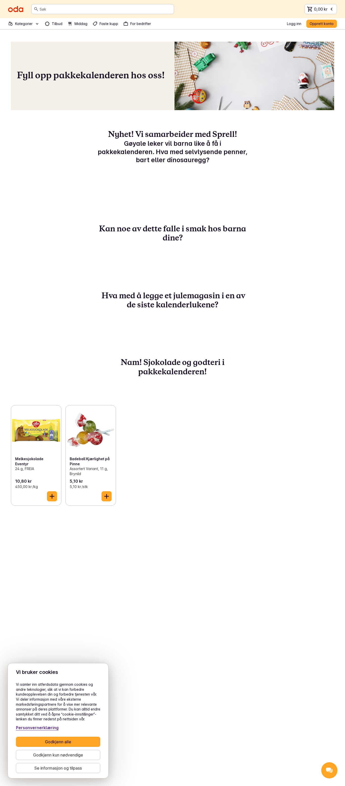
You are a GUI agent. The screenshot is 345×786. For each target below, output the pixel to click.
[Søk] (36, 9)
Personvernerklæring (37, 727)
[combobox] (106, 9)
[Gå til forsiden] (15, 9)
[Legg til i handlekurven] (52, 496)
